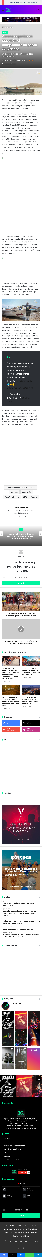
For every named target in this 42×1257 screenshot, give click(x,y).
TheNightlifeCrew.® (31, 1229)
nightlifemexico (18, 1003)
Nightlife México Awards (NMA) (14, 1145)
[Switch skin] (35, 10)
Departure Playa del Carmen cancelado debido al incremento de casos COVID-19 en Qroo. (10, 701)
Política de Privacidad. (30, 1232)
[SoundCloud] (25, 516)
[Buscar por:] (39, 10)
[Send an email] (14, 60)
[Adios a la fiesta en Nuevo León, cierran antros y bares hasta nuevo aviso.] (31, 690)
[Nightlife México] (8, 9)
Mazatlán (27, 492)
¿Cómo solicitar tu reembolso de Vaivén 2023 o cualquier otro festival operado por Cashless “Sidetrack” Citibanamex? (10, 673)
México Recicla (30, 497)
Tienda (6, 1142)
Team (20, 1232)
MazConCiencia (12, 497)
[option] (21, 534)
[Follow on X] (13, 60)
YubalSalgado (8, 60)
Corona (15, 492)
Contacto (7, 1156)
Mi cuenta (13, 1232)
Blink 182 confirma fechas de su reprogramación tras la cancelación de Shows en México (21, 536)
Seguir (34, 1050)
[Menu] (3, 10)
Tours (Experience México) (13, 1149)
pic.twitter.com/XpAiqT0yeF (20, 388)
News (11, 27)
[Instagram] (22, 516)
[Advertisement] (21, 207)
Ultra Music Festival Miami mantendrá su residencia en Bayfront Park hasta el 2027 (31, 671)
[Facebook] (16, 516)
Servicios (7, 1138)
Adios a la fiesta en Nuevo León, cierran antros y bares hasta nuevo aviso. (30, 700)
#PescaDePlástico (23, 381)
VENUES (6, 1152)
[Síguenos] (38, 1078)
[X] (19, 516)
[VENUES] (21, 19)
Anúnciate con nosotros (12, 1160)
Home (5, 27)
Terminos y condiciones (21, 1236)
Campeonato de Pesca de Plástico (21, 487)
